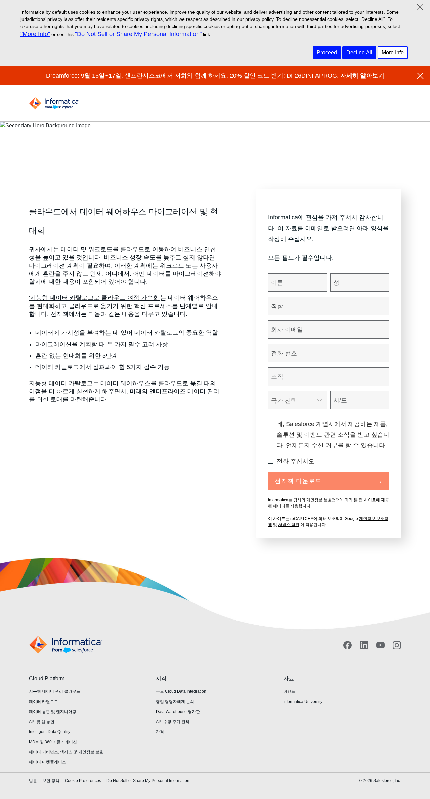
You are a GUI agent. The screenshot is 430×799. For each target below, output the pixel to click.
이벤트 (289, 691)
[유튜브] (380, 645)
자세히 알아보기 (362, 75)
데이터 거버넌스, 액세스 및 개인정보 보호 (66, 752)
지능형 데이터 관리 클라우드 (54, 691)
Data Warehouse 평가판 (178, 711)
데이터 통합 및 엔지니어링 (52, 711)
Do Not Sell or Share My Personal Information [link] (147, 780)
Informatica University (302, 701)
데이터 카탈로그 (43, 701)
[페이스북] (347, 645)
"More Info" (35, 34)
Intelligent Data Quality (49, 731)
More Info (393, 52)
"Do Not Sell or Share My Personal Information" (138, 34)
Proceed (327, 52)
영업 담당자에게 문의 (175, 701)
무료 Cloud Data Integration (181, 691)
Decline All (359, 52)
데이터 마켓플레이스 (47, 762)
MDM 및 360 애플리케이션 (53, 742)
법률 (33, 780)
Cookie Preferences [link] (83, 780)
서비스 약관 (288, 524)
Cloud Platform (46, 678)
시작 (161, 678)
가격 (160, 731)
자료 (288, 678)
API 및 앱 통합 (41, 721)
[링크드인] (364, 645)
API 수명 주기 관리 (172, 721)
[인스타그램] (397, 645)
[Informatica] (54, 103)
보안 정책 (50, 780)
